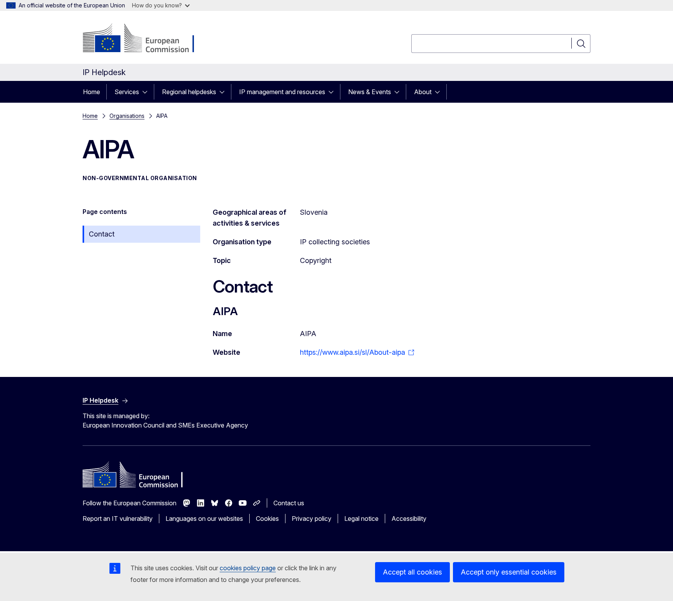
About (423, 92)
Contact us (288, 503)
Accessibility (408, 518)
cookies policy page (248, 568)
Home (91, 92)
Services (127, 92)
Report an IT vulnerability (118, 518)
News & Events (369, 92)
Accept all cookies (412, 572)
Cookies (267, 518)
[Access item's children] (147, 92)
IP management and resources (282, 92)
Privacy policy (311, 518)
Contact (102, 234)
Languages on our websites (204, 518)
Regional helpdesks (189, 92)
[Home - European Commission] (145, 38)
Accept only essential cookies (509, 572)
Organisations (126, 115)
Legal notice (361, 518)
